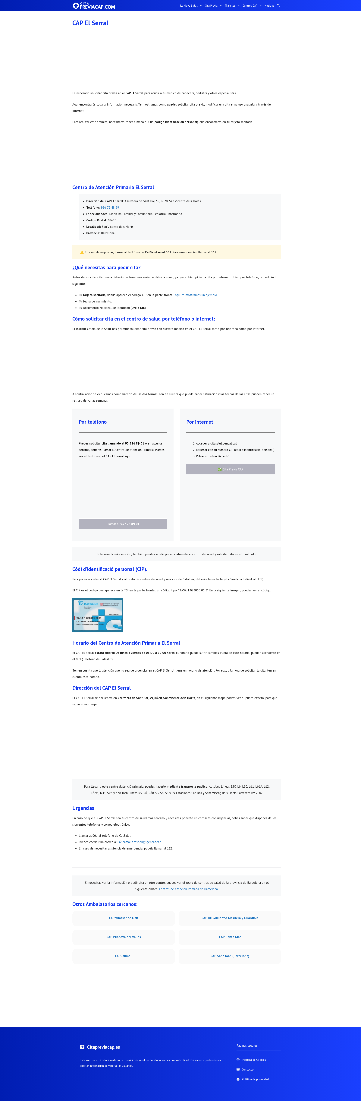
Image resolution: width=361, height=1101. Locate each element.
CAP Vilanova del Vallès (124, 937)
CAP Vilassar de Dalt (124, 918)
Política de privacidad (255, 1079)
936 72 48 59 (110, 207)
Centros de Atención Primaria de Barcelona (188, 889)
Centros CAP (250, 5)
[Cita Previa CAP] (95, 5)
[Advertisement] (176, 62)
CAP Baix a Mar (230, 937)
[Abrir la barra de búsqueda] (278, 5)
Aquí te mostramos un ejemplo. (196, 295)
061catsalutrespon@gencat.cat (139, 842)
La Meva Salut (189, 5)
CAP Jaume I (123, 956)
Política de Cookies (254, 1059)
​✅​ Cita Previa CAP (230, 469)
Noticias (269, 5)
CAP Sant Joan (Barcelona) (230, 956)
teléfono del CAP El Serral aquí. (109, 456)
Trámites (230, 5)
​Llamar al (123, 524)
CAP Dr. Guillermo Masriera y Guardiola (230, 918)
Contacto (248, 1069)
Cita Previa (211, 5)
